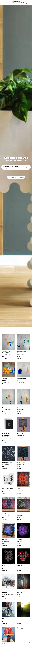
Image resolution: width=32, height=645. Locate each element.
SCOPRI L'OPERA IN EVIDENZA (16, 177)
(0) (26, 3)
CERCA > (25, 167)
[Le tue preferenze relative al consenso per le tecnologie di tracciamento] (29, 642)
